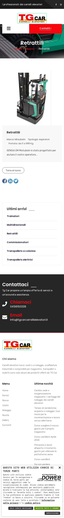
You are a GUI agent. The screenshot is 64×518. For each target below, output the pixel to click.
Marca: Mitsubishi (16, 139)
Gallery (5, 420)
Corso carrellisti (42, 459)
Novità (5, 415)
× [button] (59, 467)
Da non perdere (42, 464)
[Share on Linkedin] (10, 181)
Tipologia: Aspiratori (39, 139)
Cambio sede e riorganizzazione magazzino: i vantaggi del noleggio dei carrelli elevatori (47, 396)
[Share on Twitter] (16, 181)
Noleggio (6, 410)
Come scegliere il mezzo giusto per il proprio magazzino (46, 428)
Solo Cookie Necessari (21, 508)
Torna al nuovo (13, 170)
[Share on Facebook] (4, 181)
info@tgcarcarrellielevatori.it (29, 320)
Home (18, 48)
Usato (5, 405)
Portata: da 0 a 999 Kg (21, 143)
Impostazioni (52, 513)
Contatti (6, 425)
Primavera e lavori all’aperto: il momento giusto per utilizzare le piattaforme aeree (45, 450)
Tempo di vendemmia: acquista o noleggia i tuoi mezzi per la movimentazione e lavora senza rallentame (47, 414)
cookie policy (32, 503)
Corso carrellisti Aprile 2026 (45, 438)
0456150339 (18, 306)
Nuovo (30, 48)
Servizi (5, 395)
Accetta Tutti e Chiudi (47, 508)
